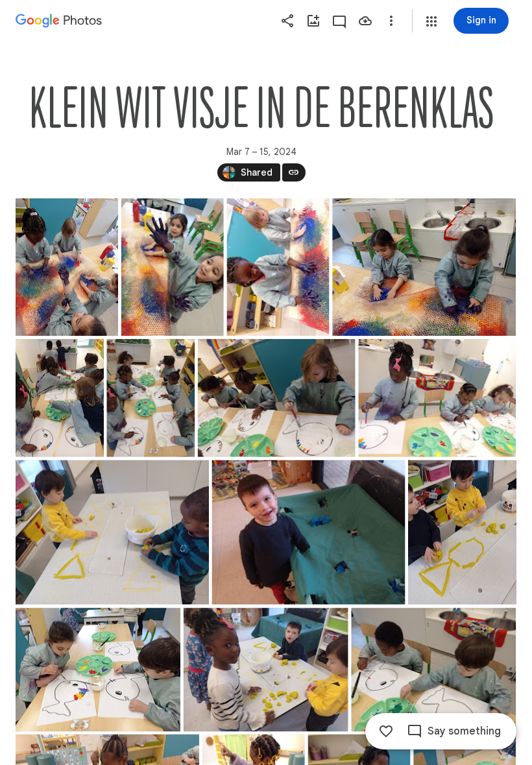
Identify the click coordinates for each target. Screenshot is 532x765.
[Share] (287, 21)
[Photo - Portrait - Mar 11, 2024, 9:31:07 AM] (462, 532)
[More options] (391, 21)
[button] (431, 21)
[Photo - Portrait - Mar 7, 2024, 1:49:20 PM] (172, 267)
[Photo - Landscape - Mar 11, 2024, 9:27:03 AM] (437, 398)
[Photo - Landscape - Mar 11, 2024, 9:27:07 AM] (112, 532)
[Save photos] (365, 21)
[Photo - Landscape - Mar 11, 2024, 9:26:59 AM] (277, 398)
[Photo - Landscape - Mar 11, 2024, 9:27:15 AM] (308, 532)
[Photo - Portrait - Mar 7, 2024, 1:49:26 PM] (278, 267)
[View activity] (339, 21)
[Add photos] (313, 21)
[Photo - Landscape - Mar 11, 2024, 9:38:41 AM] (98, 669)
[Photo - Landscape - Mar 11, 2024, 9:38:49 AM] (266, 669)
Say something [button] (464, 731)
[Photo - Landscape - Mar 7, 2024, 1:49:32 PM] (424, 267)
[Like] (386, 731)
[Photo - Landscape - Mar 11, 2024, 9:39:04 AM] (433, 669)
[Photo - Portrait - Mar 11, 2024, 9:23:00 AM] (60, 398)
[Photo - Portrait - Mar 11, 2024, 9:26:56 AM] (150, 398)
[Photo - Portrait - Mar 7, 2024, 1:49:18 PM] (67, 267)
